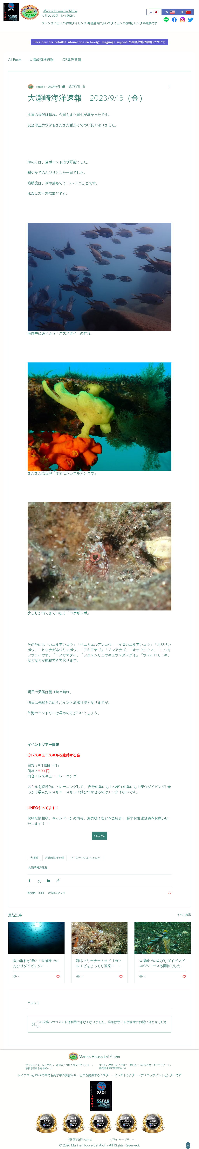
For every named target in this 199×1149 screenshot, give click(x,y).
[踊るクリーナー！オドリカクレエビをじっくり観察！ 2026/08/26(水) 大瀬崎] (100, 938)
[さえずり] (191, 20)
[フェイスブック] (174, 20)
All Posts (14, 60)
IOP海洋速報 (71, 60)
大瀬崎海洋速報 (41, 60)
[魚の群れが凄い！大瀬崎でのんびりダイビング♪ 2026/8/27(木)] (36, 938)
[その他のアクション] (169, 86)
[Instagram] (182, 20)
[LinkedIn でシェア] (48, 881)
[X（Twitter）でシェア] (39, 881)
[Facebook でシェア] (29, 881)
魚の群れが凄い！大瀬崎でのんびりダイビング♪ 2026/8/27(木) (35, 963)
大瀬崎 (34, 857)
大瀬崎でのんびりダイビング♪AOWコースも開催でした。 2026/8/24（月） (162, 963)
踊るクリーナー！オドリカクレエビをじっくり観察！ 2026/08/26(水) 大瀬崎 (99, 963)
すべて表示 (184, 914)
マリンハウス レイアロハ (58, 15)
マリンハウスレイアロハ (85, 857)
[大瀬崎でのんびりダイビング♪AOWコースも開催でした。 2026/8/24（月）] (162, 938)
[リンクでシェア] (58, 881)
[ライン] (166, 20)
